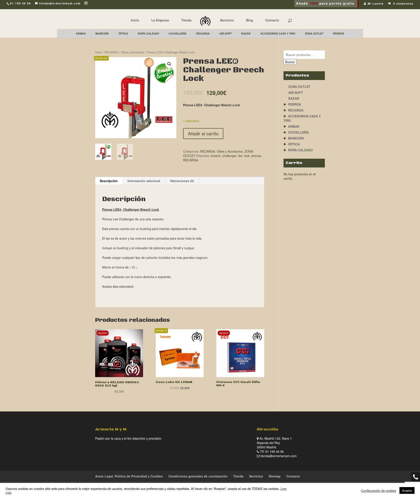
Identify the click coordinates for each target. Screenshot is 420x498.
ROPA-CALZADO (300, 150)
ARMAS (293, 126)
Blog (249, 20)
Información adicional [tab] (144, 181)
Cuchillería (298, 132)
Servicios (227, 20)
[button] (169, 64)
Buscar (290, 62)
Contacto (272, 20)
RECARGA (111, 52)
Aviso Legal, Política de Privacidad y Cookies (129, 476)
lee (240, 155)
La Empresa (160, 20)
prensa (256, 155)
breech (215, 155)
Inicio (135, 20)
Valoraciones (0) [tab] (182, 181)
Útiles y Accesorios (132, 52)
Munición (296, 138)
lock (247, 155)
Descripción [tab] (109, 181)
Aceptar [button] (407, 490)
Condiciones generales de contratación (198, 476)
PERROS (294, 104)
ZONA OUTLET (299, 86)
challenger (229, 155)
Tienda (186, 20)
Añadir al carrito (203, 133)
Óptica (294, 144)
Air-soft (295, 92)
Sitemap (275, 476)
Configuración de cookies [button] (378, 491)
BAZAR (293, 98)
